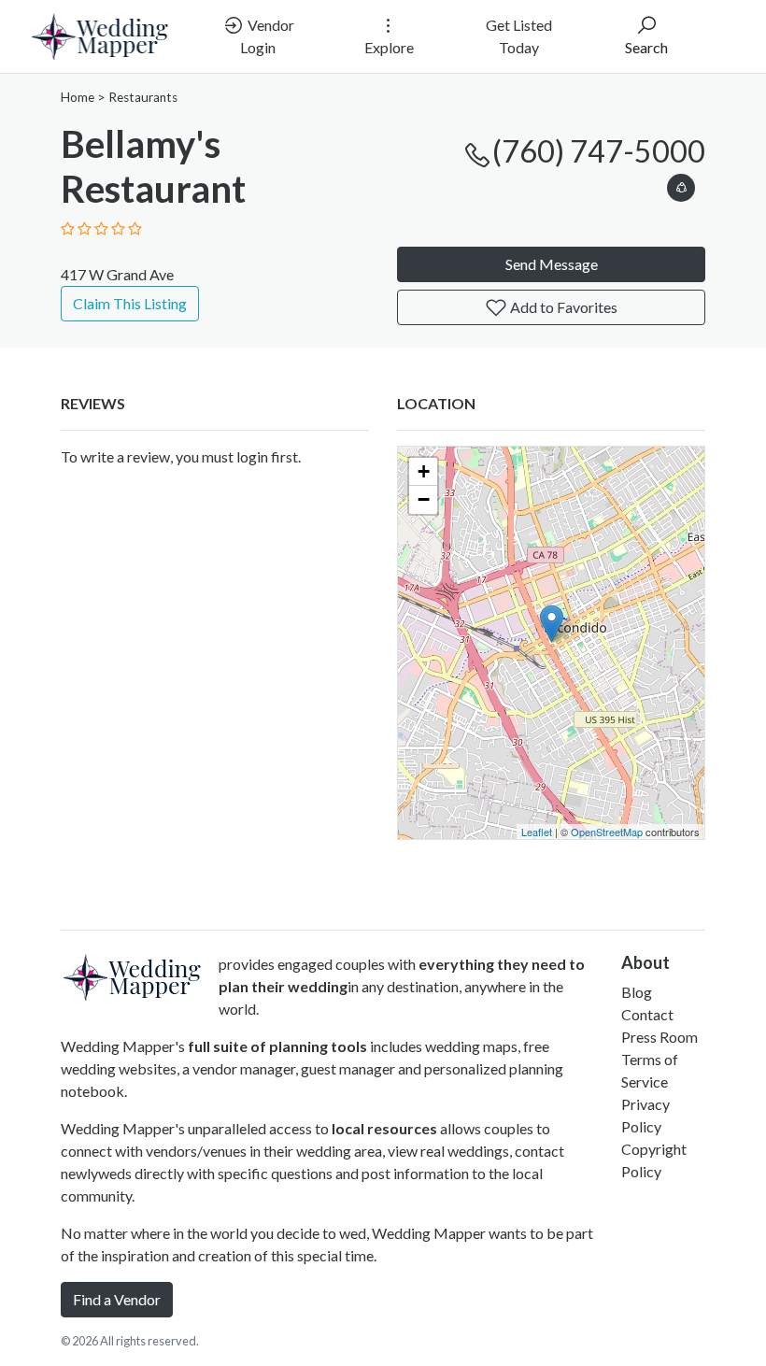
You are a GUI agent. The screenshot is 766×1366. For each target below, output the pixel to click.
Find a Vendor (117, 1299)
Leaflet (536, 831)
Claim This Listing (130, 303)
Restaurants (142, 97)
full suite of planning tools (277, 1046)
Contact (647, 1014)
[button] (681, 184)
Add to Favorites (562, 307)
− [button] (424, 499)
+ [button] (424, 471)
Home (77, 97)
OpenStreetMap (607, 831)
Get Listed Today (519, 36)
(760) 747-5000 (598, 151)
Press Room (659, 1037)
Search (646, 47)
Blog (636, 992)
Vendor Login (267, 36)
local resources (384, 1128)
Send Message (551, 264)
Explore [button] (389, 47)
